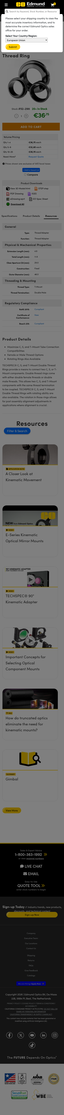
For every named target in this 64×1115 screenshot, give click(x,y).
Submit (13, 46)
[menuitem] (7, 4)
